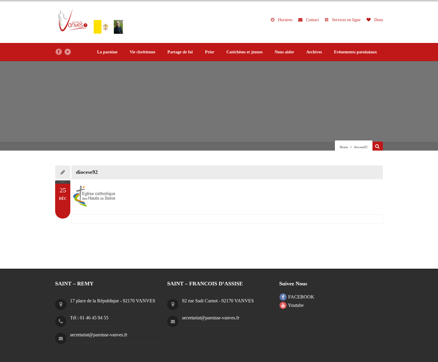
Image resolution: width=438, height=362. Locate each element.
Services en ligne (346, 20)
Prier (209, 52)
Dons (378, 20)
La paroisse (107, 52)
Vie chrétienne (142, 52)
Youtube (295, 305)
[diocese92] (227, 196)
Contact (312, 20)
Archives (314, 52)
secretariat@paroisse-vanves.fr (98, 334)
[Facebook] (58, 51)
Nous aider (284, 52)
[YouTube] (67, 51)
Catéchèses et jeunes (244, 52)
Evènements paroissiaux (355, 52)
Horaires (284, 20)
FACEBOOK (300, 296)
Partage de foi (180, 52)
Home (344, 147)
